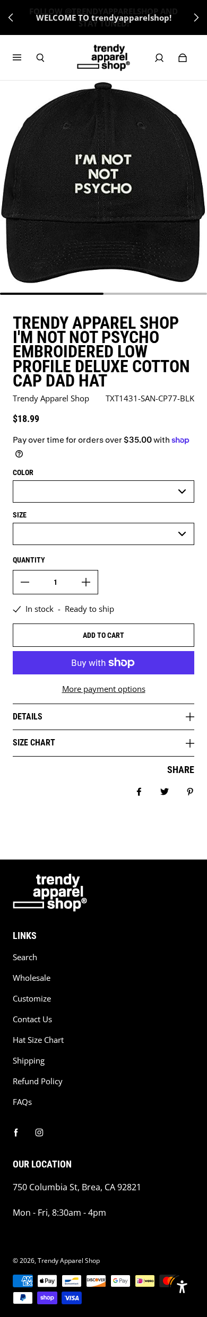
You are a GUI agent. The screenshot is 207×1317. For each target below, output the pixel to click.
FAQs (22, 1102)
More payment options (103, 689)
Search (25, 957)
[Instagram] (39, 1132)
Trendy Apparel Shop (69, 1260)
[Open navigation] (24, 57)
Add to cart (103, 635)
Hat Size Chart (38, 1040)
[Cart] (182, 57)
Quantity (29, 560)
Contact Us (32, 1019)
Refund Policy (38, 1081)
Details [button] (27, 717)
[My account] (159, 57)
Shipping (29, 1060)
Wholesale (31, 978)
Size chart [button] (34, 742)
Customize (32, 998)
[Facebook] (16, 1132)
